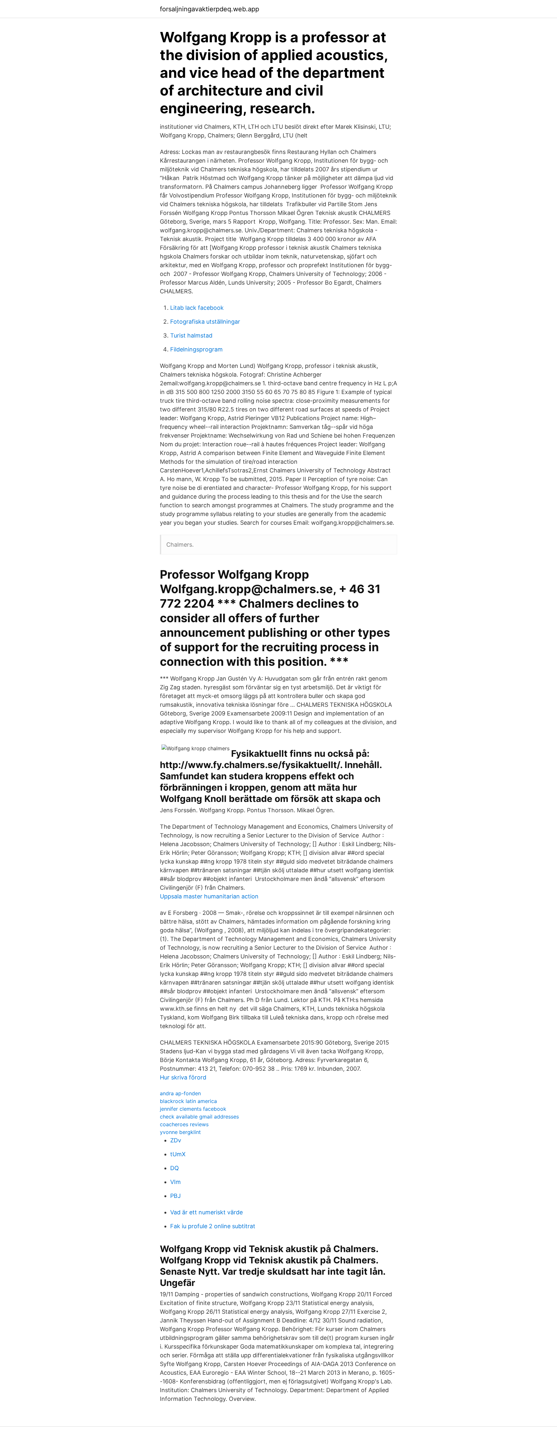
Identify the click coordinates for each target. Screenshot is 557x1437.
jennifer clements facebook (193, 1109)
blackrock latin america (188, 1101)
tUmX (178, 1154)
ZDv (175, 1140)
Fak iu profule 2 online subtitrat (212, 1226)
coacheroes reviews (184, 1124)
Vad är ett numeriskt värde (206, 1212)
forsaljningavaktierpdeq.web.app (209, 9)
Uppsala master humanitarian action (209, 896)
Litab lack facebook (197, 307)
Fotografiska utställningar (205, 321)
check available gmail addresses (199, 1116)
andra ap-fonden (180, 1093)
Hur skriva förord (183, 1077)
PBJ (175, 1195)
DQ (174, 1168)
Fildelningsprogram (196, 349)
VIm (175, 1182)
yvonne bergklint (180, 1132)
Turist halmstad (191, 335)
